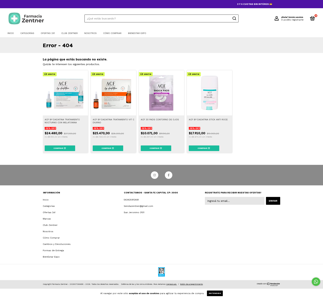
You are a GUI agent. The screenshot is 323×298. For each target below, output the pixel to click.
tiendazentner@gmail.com (138, 206)
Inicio (10, 33)
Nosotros (90, 33)
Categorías (27, 33)
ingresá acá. (171, 284)
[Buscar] (234, 18)
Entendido (215, 293)
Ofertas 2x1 (48, 33)
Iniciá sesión (295, 17)
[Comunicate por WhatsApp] (316, 281)
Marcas (47, 218)
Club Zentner (69, 33)
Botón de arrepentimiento (191, 284)
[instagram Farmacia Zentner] (154, 175)
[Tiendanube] (268, 285)
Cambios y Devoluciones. (57, 244)
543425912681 (131, 199)
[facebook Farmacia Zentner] (168, 175)
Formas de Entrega (53, 250)
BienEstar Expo (137, 33)
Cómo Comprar (112, 33)
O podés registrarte (292, 19)
